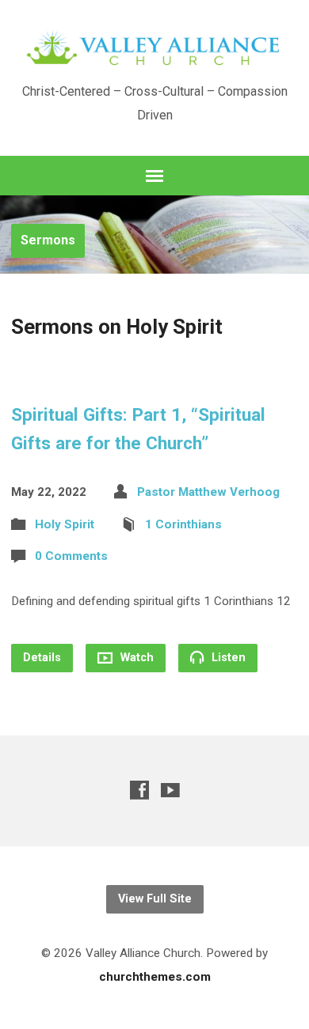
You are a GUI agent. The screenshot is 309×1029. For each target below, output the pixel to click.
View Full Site (155, 899)
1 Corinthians (183, 524)
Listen (227, 657)
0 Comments (71, 556)
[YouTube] (170, 790)
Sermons (48, 240)
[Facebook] (139, 790)
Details (42, 657)
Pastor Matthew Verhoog (208, 492)
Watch (135, 657)
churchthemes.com (155, 977)
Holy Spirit (64, 524)
